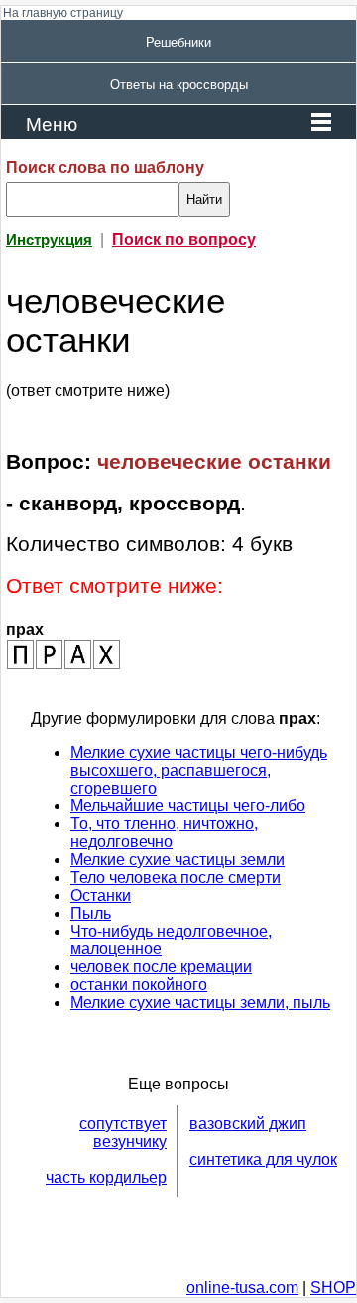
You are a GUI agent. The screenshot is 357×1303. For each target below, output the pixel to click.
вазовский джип (247, 1123)
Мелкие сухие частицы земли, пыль (200, 1002)
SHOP (333, 1287)
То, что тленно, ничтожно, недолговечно (164, 832)
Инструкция (49, 240)
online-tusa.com (242, 1287)
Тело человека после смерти (175, 877)
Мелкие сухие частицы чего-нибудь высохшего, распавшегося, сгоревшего (198, 770)
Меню (51, 124)
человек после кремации (161, 966)
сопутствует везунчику (123, 1132)
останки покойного (138, 984)
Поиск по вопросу (184, 239)
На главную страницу (63, 13)
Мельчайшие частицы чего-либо (187, 805)
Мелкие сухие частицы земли (177, 859)
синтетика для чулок (263, 1159)
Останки (100, 895)
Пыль (90, 913)
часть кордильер (106, 1177)
